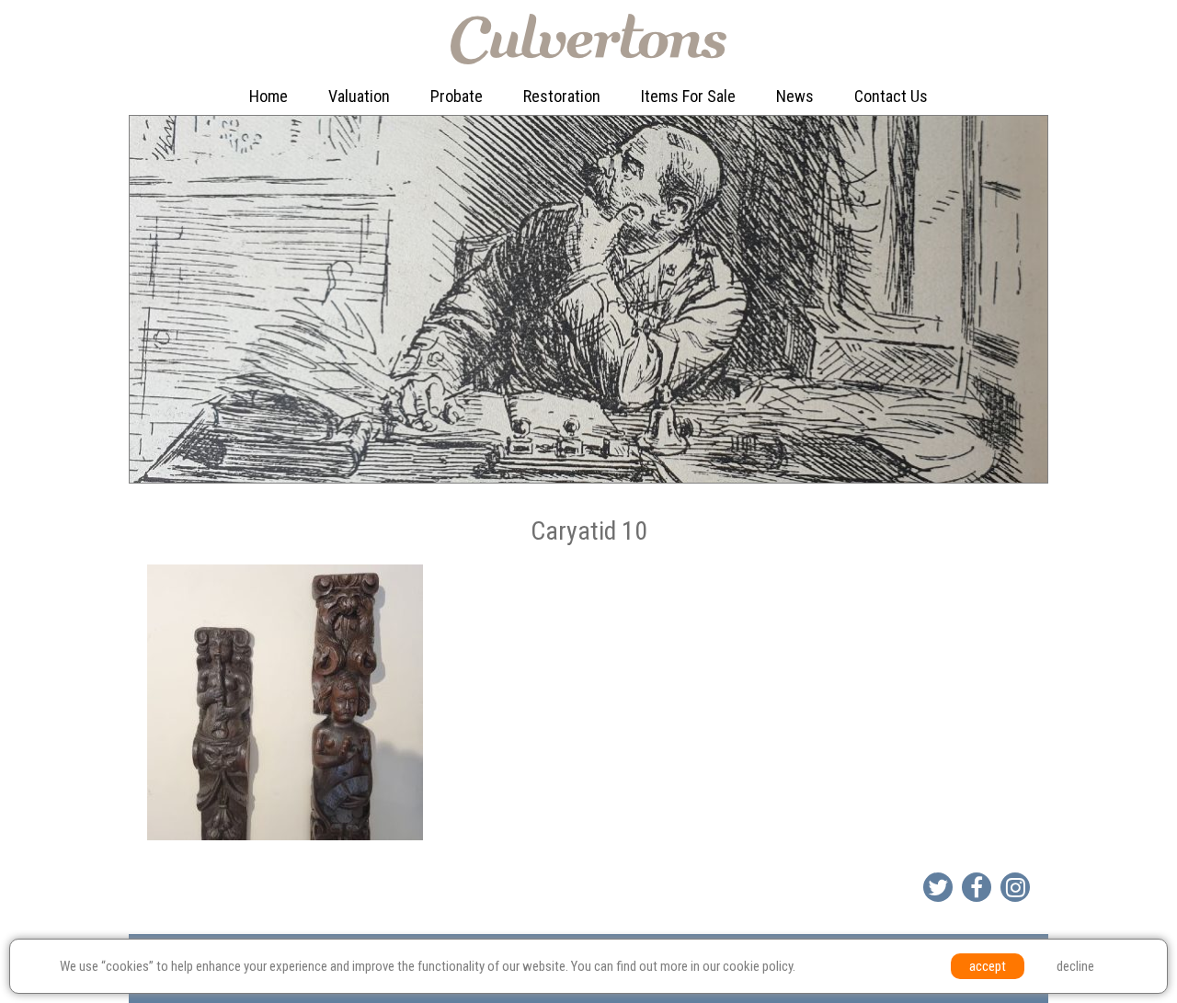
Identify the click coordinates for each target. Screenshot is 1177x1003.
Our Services (374, 134)
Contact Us (891, 96)
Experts (551, 172)
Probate (456, 96)
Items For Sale (688, 96)
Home (268, 96)
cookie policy (758, 966)
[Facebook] (976, 887)
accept (987, 966)
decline (1075, 966)
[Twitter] (938, 887)
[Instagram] (1015, 887)
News (795, 96)
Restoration (561, 96)
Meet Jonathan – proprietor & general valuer (397, 192)
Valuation (359, 96)
